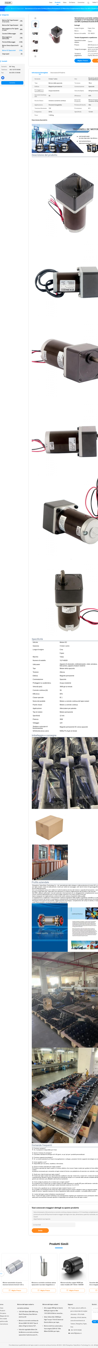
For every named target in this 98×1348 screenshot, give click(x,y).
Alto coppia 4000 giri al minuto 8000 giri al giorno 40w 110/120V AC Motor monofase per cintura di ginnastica (53, 1311)
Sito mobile (3, 1318)
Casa (1, 1308)
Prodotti (2, 1310)
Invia (40, 1230)
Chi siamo (3, 1313)
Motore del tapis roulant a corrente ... (12, 21)
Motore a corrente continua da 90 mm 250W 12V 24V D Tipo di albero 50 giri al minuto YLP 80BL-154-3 (28, 1323)
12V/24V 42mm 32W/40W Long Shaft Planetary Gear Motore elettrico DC (28, 1314)
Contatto (12, 83)
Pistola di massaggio (12, 42)
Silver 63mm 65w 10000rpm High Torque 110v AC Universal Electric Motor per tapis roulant (53, 1320)
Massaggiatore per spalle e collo (12, 29)
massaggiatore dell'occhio (12, 37)
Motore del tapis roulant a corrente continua (25, 1306)
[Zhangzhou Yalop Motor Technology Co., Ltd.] (8, 3)
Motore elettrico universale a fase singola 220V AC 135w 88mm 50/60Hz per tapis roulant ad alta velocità (53, 1329)
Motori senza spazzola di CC (12, 46)
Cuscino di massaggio (12, 33)
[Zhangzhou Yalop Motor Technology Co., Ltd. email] (2, 77)
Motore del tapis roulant (12, 25)
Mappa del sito (4, 1316)
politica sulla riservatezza (4, 1323)
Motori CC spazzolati (12, 50)
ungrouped (12, 54)
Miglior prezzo (83, 61)
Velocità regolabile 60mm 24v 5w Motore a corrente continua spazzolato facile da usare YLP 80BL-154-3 (28, 1332)
